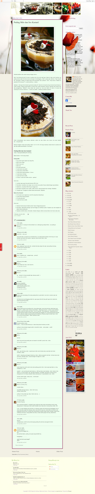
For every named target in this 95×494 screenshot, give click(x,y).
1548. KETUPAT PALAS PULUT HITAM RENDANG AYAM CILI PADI (27, 478)
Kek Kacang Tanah (72, 213)
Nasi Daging (70, 232)
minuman (76, 306)
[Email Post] (28, 214)
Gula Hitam (69, 284)
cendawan (80, 277)
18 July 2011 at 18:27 (21, 423)
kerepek (76, 295)
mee (79, 303)
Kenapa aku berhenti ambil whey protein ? (21, 482)
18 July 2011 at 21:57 (21, 442)
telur (69, 323)
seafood (71, 316)
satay (77, 314)
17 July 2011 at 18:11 (21, 228)
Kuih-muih (80, 296)
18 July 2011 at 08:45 (21, 358)
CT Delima (19, 400)
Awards (77, 273)
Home (38, 451)
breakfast (68, 276)
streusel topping (76, 319)
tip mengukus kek (71, 324)
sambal (71, 314)
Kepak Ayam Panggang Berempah (73, 219)
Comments (52, 469)
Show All (45, 485)
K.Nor (18, 223)
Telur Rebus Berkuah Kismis (74, 221)
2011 (68, 199)
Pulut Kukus (73, 310)
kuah (67, 296)
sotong (70, 319)
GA (77, 283)
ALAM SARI (16, 467)
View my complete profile (71, 92)
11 (69, 203)
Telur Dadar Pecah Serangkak (74, 238)
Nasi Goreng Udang (72, 244)
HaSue (18, 293)
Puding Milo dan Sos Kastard (74, 228)
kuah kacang (73, 296)
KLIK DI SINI (36, 144)
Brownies (73, 276)
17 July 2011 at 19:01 (21, 266)
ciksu (18, 418)
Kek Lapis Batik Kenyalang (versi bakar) (76, 154)
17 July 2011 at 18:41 (21, 257)
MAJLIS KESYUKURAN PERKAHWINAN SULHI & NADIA (25, 468)
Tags (81, 320)
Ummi (18, 306)
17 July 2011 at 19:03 (21, 277)
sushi (77, 320)
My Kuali (15, 462)
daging (81, 280)
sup (73, 320)
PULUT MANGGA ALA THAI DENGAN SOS (22, 473)
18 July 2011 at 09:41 (21, 414)
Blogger (69, 491)
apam (71, 271)
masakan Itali (75, 300)
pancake (77, 307)
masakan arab (78, 299)
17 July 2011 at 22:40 (21, 317)
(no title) (73, 132)
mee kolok (67, 304)
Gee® (18, 253)
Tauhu (81, 322)
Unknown (19, 244)
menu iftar (81, 304)
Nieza (19, 263)
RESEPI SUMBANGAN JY (19, 477)
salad (67, 314)
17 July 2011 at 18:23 (21, 239)
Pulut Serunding (76, 311)
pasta (82, 307)
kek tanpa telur (73, 293)
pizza (68, 310)
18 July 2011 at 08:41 (21, 342)
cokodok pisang (78, 279)
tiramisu (77, 324)
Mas (18, 281)
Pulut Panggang (68, 311)
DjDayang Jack (20, 232)
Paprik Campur (71, 230)
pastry (73, 308)
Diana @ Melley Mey (22, 384)
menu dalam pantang (74, 304)
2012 (68, 197)
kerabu (71, 295)
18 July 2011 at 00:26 (21, 329)
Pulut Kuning (79, 310)
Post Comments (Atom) (23, 454)
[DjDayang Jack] (67, 101)
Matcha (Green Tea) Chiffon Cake (75, 226)
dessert (19, 215)
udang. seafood (71, 326)
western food (73, 327)
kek (68, 289)
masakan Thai (73, 303)
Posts (51, 466)
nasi (72, 307)
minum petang (69, 306)
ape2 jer (77, 271)
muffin (82, 306)
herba (76, 284)
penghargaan (81, 308)
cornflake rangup (69, 280)
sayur (81, 314)
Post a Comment (19, 445)
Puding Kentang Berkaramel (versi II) (75, 168)
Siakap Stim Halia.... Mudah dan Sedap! (75, 161)
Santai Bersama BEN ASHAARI (20, 481)
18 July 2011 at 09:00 (21, 395)
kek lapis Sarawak (75, 292)
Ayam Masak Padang (76, 146)
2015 (68, 193)
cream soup (75, 280)
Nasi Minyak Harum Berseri (74, 224)
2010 (68, 263)
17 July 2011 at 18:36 (21, 249)
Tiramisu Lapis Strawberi (73, 240)
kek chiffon (77, 289)
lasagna (67, 299)
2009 (68, 265)
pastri (69, 308)
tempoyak (75, 323)
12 (69, 201)
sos (71, 317)
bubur (71, 277)
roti (75, 313)
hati (73, 284)
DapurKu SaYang (26, 6)
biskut (79, 275)
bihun (75, 275)
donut (77, 282)
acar (67, 271)
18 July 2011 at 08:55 (21, 378)
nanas (68, 307)
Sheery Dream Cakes (22, 321)
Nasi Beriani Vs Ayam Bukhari (74, 242)
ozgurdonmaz (59, 491)
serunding (80, 316)
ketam (80, 295)
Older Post (59, 451)
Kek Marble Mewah (72, 234)
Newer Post (15, 451)
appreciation (68, 273)
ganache (81, 283)
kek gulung (77, 291)
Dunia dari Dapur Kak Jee (19, 472)
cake (76, 277)
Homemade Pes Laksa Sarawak (76, 286)
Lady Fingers (70, 297)
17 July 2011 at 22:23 (21, 302)
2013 (68, 195)
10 (69, 205)
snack (67, 317)
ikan (68, 287)
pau (76, 308)
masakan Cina (68, 300)
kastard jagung (80, 287)
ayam (67, 275)
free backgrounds (72, 283)
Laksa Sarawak (78, 297)
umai (77, 326)
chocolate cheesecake (70, 279)
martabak (72, 299)
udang (81, 324)
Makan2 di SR (16, 464)
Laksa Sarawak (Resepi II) (77, 182)
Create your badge (69, 102)
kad (75, 287)
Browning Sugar (80, 276)
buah (68, 277)
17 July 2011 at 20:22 (21, 289)
